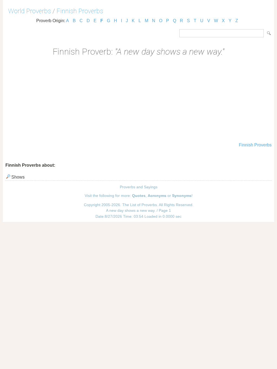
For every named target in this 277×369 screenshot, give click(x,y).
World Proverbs (29, 11)
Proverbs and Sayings (138, 187)
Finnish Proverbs (80, 11)
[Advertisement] (138, 100)
